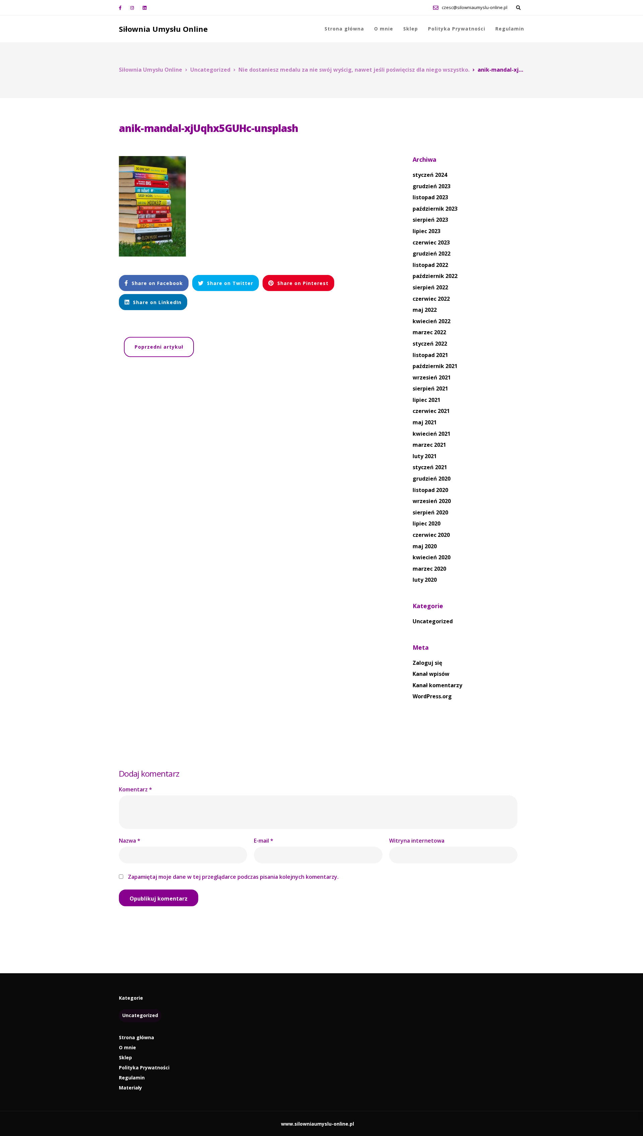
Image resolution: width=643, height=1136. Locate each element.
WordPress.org (432, 696)
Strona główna (344, 28)
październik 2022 (435, 276)
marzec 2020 (429, 568)
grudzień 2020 (431, 478)
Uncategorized (433, 621)
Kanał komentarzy (437, 685)
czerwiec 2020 (431, 535)
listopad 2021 (430, 355)
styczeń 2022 (430, 343)
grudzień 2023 (431, 186)
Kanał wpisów (431, 674)
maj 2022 (425, 309)
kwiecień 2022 (431, 321)
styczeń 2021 (430, 467)
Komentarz (135, 789)
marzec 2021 (429, 444)
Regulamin (509, 28)
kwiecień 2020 (431, 557)
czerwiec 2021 (431, 411)
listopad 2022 (430, 265)
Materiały (130, 1087)
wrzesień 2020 (432, 501)
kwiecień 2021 (431, 433)
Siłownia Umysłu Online (163, 29)
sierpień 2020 (430, 512)
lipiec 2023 (426, 231)
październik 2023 (435, 208)
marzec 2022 (429, 332)
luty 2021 (425, 456)
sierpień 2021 (430, 388)
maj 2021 (425, 422)
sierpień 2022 (430, 287)
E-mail (263, 840)
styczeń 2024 (430, 175)
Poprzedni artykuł (159, 347)
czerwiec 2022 (431, 298)
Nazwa (129, 840)
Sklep (410, 28)
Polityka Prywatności (456, 28)
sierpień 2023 (430, 219)
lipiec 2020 (426, 523)
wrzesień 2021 (432, 377)
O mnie (383, 28)
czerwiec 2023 (431, 242)
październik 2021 (435, 366)
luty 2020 (425, 579)
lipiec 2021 (426, 400)
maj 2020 (425, 546)
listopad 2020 (430, 490)
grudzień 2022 (431, 253)
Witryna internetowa (416, 840)
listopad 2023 (430, 197)
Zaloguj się (427, 662)
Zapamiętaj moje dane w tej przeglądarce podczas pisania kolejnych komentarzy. (233, 876)
